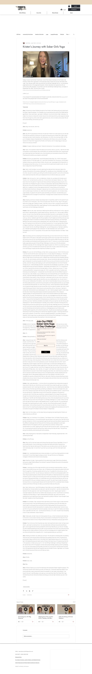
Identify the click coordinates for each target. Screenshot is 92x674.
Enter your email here (41, 339)
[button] (45, 352)
